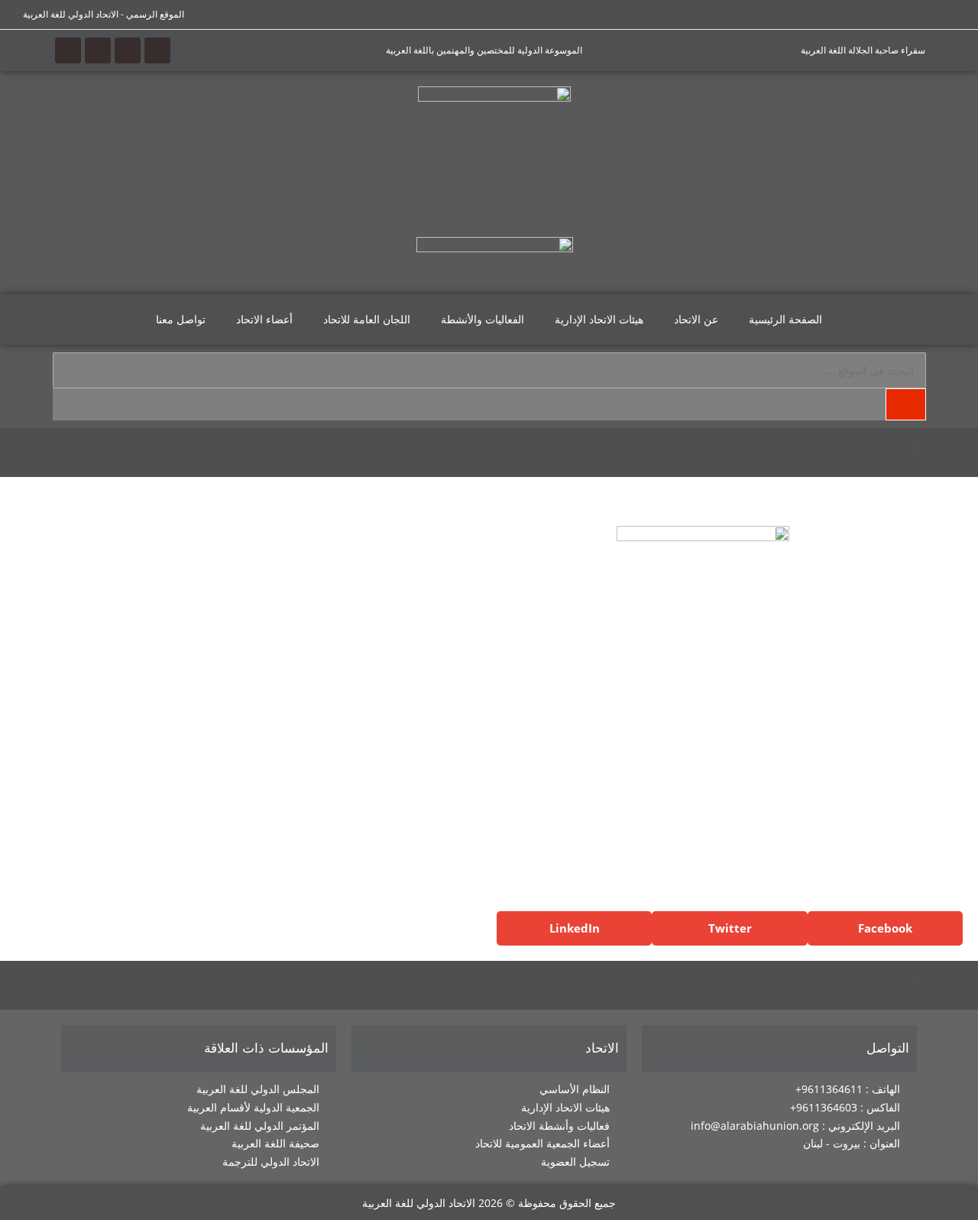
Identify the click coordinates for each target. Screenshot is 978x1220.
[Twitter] (128, 50)
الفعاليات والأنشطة (482, 319)
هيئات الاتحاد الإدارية (599, 319)
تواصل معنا (181, 319)
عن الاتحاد (696, 319)
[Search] (905, 404)
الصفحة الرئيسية (785, 319)
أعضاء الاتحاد (264, 319)
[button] (885, 928)
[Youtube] (98, 50)
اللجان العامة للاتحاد (366, 319)
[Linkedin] (68, 50)
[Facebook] (157, 50)
